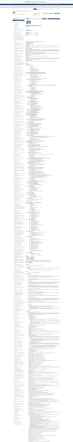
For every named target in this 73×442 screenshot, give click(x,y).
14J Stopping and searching (17, 68)
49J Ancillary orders (16, 358)
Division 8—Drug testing (17, 162)
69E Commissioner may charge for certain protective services (19, 411)
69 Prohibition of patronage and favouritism (19, 403)
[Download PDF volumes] (44, 18)
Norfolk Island (58, 6)
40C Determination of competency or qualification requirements (18, 132)
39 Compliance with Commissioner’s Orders (19, 124)
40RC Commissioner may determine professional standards (18, 187)
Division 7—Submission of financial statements (18, 160)
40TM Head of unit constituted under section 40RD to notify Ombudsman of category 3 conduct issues (18, 255)
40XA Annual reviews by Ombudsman (18, 301)
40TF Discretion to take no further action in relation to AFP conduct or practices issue (19, 240)
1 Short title (15, 23)
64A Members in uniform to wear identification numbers (18, 389)
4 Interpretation (16, 27)
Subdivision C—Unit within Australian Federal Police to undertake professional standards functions (19, 190)
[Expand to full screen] (56, 18)
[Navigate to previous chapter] (50, 18)
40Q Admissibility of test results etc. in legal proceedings (19, 176)
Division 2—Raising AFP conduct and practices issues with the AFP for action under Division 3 (19, 216)
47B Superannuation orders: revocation (18, 342)
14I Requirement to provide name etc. (18, 67)
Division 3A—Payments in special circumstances (18, 114)
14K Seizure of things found (17, 69)
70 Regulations (16, 412)
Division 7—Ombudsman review (18, 300)
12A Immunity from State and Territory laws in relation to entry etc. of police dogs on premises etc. (19, 51)
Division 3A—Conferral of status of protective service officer (18, 137)
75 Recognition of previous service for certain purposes (18, 416)
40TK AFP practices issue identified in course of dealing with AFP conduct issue (19, 249)
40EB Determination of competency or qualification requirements (18, 141)
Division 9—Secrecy (16, 311)
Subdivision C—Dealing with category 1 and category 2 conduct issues (19, 242)
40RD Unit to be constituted (17, 191)
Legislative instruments (23, 6)
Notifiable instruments (31, 6)
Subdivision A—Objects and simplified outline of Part (18, 181)
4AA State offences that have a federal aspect (18, 29)
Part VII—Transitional (16, 413)
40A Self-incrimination (16, 127)
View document (15, 18)
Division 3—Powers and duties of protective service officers (19, 53)
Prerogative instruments (51, 6)
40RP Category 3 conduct (17, 212)
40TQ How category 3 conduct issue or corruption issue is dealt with (18, 265)
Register (45, 4)
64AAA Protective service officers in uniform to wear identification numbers (19, 391)
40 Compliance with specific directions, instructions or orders (18, 126)
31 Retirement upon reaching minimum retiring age (18, 103)
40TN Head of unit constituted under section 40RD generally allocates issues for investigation (19, 257)
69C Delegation (16, 407)
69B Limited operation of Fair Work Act (18, 406)
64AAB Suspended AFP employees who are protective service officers (19, 394)
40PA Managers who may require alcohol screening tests (19, 174)
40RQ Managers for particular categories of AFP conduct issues (19, 214)
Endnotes (15, 420)
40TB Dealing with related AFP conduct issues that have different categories (18, 233)
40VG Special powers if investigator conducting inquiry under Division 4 (18, 294)
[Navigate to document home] (48, 18)
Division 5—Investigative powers (18, 285)
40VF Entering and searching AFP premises (19, 293)
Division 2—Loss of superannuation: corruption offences (18, 330)
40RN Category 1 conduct (17, 210)
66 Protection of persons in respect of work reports (19, 397)
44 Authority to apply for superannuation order (19, 333)
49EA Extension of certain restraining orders (19, 352)
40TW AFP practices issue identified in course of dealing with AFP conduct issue (19, 272)
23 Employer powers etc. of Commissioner (19, 89)
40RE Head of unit (16, 192)
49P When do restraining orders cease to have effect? (19, 364)
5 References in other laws (17, 32)
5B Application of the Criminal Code (18, 35)
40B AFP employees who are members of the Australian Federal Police (19, 130)
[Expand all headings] (22, 21)
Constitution (14, 6)
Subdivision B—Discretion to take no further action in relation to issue (19, 238)
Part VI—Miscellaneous (16, 379)
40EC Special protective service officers (18, 144)
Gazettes (36, 6)
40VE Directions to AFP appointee (18, 292)
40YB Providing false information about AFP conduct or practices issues (19, 309)
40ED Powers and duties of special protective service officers (18, 146)
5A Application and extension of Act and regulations (18, 34)
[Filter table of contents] (20, 21)
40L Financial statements (17, 161)
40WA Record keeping (16, 298)
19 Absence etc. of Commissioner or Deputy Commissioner (19, 81)
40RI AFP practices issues (17, 200)
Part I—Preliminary (16, 22)
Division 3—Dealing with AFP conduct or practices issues (19, 228)
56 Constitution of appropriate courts (18, 378)
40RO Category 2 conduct (17, 211)
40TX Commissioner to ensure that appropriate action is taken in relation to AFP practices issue (19, 276)
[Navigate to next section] (53, 18)
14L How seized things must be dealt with (19, 70)
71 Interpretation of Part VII (17, 414)
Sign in (52, 4)
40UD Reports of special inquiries (18, 284)
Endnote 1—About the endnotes (17, 421)
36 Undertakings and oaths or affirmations (19, 118)
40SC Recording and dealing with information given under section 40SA (18, 222)
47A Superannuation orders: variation (18, 341)
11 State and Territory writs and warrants (19, 47)
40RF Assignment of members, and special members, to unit (19, 194)
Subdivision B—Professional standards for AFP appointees (19, 185)
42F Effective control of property (18, 325)
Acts (18, 6)
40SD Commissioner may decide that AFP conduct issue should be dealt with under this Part (19, 224)
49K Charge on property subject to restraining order (18, 359)
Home (13, 8)
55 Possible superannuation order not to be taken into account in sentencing (19, 377)
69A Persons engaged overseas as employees (18, 405)
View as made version (51, 13)
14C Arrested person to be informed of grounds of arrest (18, 57)
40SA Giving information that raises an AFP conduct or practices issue (19, 218)
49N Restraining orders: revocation (18, 363)
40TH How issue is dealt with (17, 244)
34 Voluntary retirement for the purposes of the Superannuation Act (19, 108)
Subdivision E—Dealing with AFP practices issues (19, 274)
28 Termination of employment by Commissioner (18, 98)
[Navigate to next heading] (17, 21)
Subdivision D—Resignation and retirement (19, 99)
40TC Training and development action (18, 234)
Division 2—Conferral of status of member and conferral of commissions (19, 128)
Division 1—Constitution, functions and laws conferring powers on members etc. (19, 38)
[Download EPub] (42, 18)
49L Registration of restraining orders (18, 361)
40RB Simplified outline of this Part (18, 184)
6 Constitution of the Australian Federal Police (18, 40)
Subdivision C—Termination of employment (19, 96)
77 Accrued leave (16, 417)
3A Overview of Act (16, 26)
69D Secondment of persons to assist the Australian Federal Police (19, 409)
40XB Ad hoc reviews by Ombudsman (18, 302)
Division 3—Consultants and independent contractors (19, 110)
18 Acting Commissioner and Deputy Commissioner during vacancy (18, 79)
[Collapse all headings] (23, 21)
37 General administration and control (18, 122)
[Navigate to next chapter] (54, 18)
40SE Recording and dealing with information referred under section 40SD (18, 226)
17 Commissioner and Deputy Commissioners (17, 78)
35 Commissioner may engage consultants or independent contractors (19, 112)
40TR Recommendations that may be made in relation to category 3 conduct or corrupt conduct (19, 267)
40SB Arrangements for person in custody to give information (19, 220)
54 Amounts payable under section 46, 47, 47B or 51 (19, 373)
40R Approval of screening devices (18, 177)
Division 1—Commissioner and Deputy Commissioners (18, 76)
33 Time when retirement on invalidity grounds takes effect (18, 106)
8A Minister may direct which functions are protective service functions (19, 43)
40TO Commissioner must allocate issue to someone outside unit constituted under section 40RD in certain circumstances (19, 260)
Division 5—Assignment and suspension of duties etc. (19, 152)
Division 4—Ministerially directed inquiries (19, 278)
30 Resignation (16, 100)
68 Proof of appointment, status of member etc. (19, 400)
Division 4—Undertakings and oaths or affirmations (18, 117)
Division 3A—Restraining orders (18, 343)
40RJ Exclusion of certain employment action (18, 201)
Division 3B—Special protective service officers (18, 143)
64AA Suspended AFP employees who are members (19, 392)
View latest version (45, 13)
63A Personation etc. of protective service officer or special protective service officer (19, 385)
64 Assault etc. (15, 387)
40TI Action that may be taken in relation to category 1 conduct (19, 246)
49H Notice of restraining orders (18, 357)
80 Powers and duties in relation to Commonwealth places (18, 419)
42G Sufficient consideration (17, 326)
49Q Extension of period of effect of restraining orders (18, 366)
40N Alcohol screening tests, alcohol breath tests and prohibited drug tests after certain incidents (19, 171)
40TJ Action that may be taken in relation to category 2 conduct (19, 247)
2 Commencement (16, 24)
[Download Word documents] (45, 18)
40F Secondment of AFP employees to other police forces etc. (19, 149)
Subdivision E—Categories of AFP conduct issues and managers (19, 203)
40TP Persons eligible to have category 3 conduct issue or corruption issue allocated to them (19, 262)
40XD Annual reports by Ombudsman (18, 305)
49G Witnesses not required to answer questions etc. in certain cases (18, 356)
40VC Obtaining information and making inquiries (18, 289)
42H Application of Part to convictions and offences (19, 327)
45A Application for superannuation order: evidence (19, 336)
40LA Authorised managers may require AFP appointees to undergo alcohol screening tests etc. (19, 165)
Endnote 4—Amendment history (17, 424)
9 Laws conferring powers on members (18, 44)
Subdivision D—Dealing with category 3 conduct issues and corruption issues (18, 251)
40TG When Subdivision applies (17, 243)
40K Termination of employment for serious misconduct (19, 158)
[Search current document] (59, 18)
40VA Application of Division (17, 286)
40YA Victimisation (16, 307)
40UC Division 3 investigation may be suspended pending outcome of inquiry (18, 282)
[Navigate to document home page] (13, 21)
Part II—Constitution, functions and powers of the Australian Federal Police (19, 37)
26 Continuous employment (17, 92)
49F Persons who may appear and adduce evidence (19, 354)
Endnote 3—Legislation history (17, 423)
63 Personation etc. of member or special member (19, 383)
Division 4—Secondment (17, 147)
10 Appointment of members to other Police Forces (19, 46)
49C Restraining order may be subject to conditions (18, 347)
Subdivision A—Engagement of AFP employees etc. (18, 87)
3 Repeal (15, 25)
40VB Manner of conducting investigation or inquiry (19, 288)
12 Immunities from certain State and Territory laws (18, 49)
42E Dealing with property (17, 324)
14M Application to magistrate (17, 71)
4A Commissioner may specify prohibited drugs (19, 31)
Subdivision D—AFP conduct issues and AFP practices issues (19, 197)
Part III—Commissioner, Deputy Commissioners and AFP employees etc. (18, 74)
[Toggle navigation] (23, 20)
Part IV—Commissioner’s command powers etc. (19, 119)
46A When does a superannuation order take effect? (19, 339)
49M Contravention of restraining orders (18, 362)
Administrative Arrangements (43, 6)
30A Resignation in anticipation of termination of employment (18, 102)
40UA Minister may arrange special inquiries (19, 279)
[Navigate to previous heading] (16, 21)
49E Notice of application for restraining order (18, 351)
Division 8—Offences (16, 306)
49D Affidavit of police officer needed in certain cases (18, 349)
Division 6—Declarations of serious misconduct (18, 156)
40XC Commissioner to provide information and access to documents (19, 304)
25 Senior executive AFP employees (18, 91)
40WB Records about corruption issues (18, 299)
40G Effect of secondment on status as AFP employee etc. (19, 150)
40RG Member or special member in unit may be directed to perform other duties (19, 196)
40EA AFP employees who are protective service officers (18, 139)
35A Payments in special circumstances (18, 115)
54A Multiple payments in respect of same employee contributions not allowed (19, 375)
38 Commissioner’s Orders (17, 123)
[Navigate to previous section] (51, 18)
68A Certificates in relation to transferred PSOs (19, 402)
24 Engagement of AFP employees (18, 90)
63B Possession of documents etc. (18, 386)
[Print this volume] (57, 18)
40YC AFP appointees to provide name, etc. (19, 310)
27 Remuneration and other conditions (18, 95)
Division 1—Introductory (17, 315)
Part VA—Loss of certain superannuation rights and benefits (18, 314)
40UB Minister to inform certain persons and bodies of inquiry (19, 281)
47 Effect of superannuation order (18, 340)
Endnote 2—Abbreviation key (17, 422)
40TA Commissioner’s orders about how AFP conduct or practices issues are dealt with (19, 231)
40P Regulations (16, 172)
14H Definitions (16, 66)
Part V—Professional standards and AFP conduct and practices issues (18, 178)
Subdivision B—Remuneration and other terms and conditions (19, 93)
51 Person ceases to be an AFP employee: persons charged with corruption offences (19, 370)
